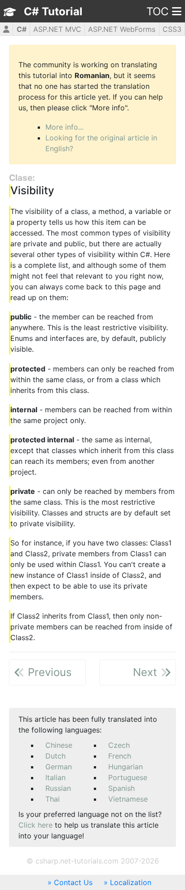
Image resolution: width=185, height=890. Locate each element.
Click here (35, 824)
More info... (64, 126)
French (119, 755)
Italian (55, 777)
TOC (157, 11)
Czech (119, 745)
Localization (130, 882)
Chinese (58, 745)
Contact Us (73, 882)
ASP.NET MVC (57, 29)
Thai (52, 798)
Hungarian (125, 766)
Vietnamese (128, 798)
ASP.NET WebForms (121, 29)
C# (21, 29)
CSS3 (172, 29)
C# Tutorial (53, 11)
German (58, 766)
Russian (58, 788)
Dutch (55, 755)
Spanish (121, 788)
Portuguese (127, 777)
